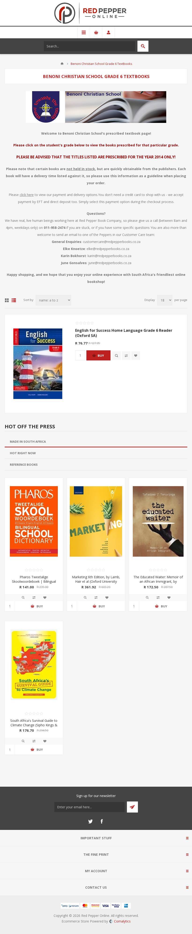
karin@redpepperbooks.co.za (109, 256)
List (14, 300)
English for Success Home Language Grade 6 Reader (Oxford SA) (123, 333)
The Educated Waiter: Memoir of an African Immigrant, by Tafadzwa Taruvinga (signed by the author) (158, 584)
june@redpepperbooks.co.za (109, 263)
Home (62, 63)
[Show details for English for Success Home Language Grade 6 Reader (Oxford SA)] (37, 363)
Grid (7, 300)
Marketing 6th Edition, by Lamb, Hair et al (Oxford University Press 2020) (96, 581)
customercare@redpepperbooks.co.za (111, 241)
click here (27, 194)
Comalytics (122, 921)
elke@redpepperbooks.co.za (108, 248)
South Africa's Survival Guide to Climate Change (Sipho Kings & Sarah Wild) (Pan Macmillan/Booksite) (33, 727)
